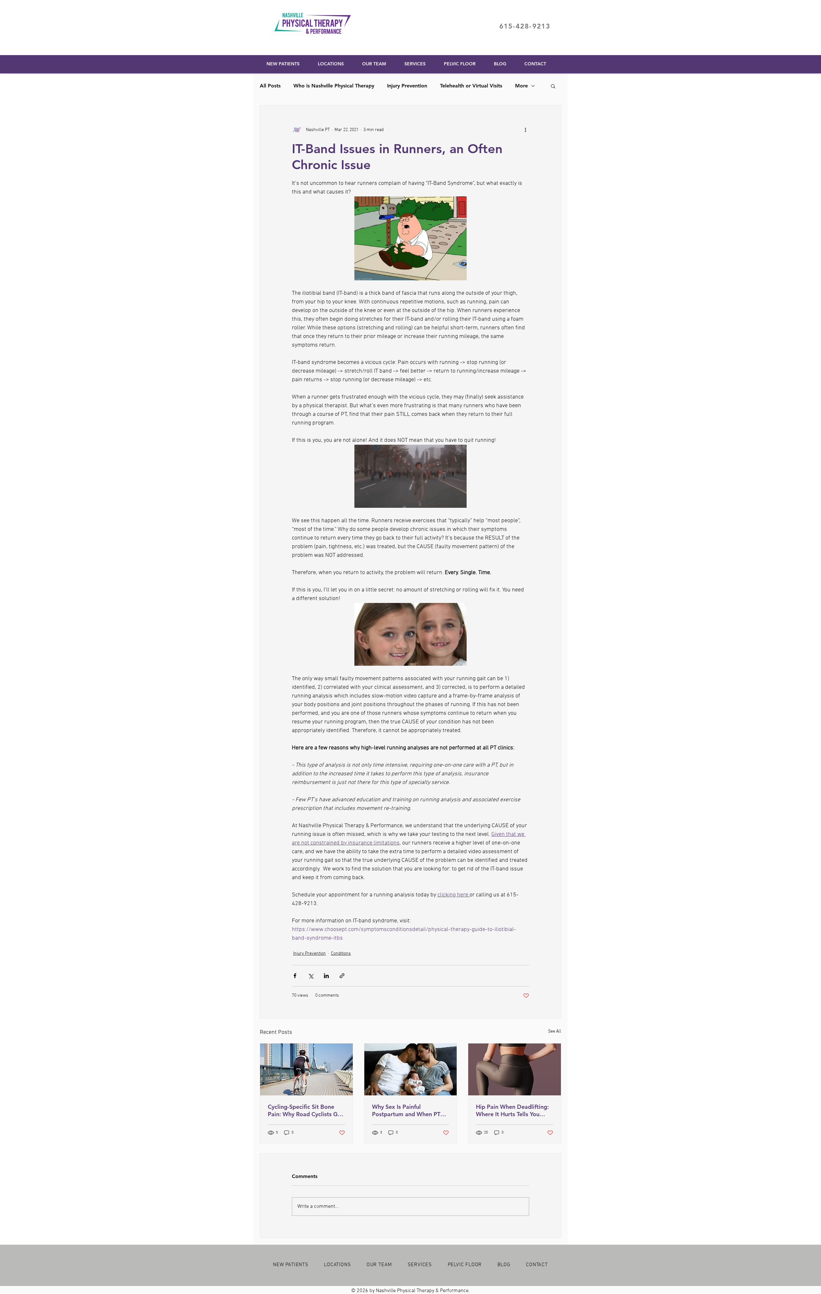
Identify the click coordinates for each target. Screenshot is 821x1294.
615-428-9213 (524, 26)
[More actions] (525, 130)
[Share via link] (342, 976)
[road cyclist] (306, 1069)
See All (554, 1031)
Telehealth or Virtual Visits (471, 86)
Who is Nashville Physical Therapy (333, 86)
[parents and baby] (410, 1069)
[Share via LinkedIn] (326, 976)
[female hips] (514, 1069)
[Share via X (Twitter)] (311, 976)
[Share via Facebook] (295, 976)
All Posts (270, 86)
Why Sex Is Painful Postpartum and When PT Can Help (406, 1110)
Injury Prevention (407, 86)
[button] (553, 85)
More (521, 86)
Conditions (341, 953)
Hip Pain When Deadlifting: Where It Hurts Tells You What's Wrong (512, 1110)
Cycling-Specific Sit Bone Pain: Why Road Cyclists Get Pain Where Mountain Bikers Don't (306, 1110)
